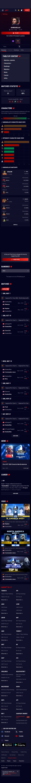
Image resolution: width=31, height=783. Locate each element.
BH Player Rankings (20, 647)
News (5, 72)
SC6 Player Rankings (21, 661)
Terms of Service (5, 752)
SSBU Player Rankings (6, 634)
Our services (12, 755)
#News (5, 461)
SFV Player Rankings (21, 703)
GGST (2, 658)
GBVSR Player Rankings (6, 620)
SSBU (2, 631)
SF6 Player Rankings (20, 593)
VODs (5, 78)
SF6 (17, 590)
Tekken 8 (4, 590)
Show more (3, 599)
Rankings (7, 66)
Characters (7, 63)
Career (6, 75)
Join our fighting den (9, 728)
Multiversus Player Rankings (7, 689)
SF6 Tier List (19, 596)
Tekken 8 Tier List (5, 596)
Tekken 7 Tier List (20, 637)
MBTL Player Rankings (6, 703)
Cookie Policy (24, 752)
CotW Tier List (19, 607)
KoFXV (18, 686)
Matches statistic (9, 60)
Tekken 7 (18, 631)
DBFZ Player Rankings (6, 647)
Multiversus (5, 686)
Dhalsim (9, 172)
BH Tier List (18, 650)
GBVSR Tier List (4, 623)
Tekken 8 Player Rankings (7, 593)
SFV (17, 700)
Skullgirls (4, 671)
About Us (3, 758)
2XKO (2, 604)
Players (8, 761)
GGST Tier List (4, 664)
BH (17, 644)
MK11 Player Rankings (6, 716)
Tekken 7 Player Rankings (22, 634)
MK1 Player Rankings (21, 620)
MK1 (17, 617)
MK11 (2, 713)
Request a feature (12, 758)
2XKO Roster (4, 607)
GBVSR (3, 617)
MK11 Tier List (4, 719)
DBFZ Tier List (4, 650)
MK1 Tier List (19, 623)
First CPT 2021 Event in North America (11, 444)
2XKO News (4, 610)
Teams (14, 761)
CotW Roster (19, 610)
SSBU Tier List (4, 637)
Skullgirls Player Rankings (7, 674)
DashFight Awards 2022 (21, 723)
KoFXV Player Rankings (21, 689)
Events (2, 761)
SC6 (17, 658)
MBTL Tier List (4, 706)
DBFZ (2, 644)
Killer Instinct (20, 671)
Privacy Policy (15, 752)
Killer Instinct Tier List (21, 679)
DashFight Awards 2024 (20, 717)
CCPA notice (4, 755)
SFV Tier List (19, 706)
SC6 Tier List (19, 664)
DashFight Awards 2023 (21, 720)
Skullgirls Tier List (5, 677)
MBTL (2, 700)
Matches (6, 69)
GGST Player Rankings (6, 661)
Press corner (21, 755)
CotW (17, 604)
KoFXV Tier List (19, 692)
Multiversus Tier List (6, 692)
